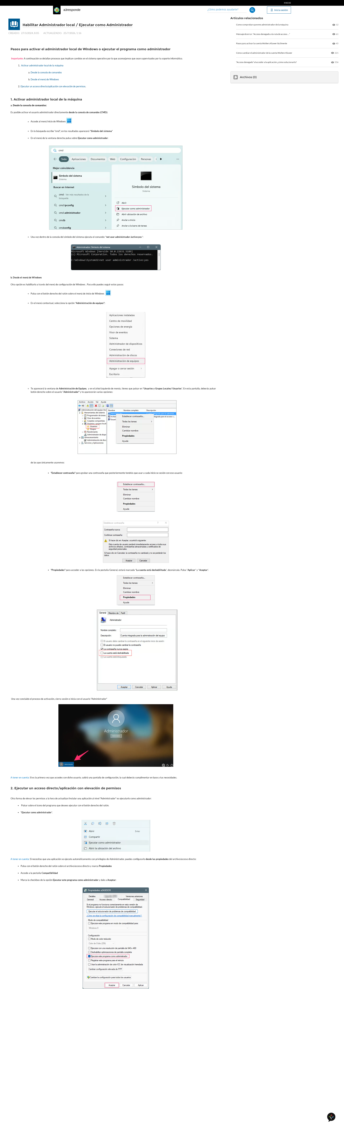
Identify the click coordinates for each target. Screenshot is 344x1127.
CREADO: (14, 33)
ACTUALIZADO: (52, 33)
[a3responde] (56, 10)
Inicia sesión (281, 9)
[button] (252, 10)
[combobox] (227, 10)
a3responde (71, 10)
